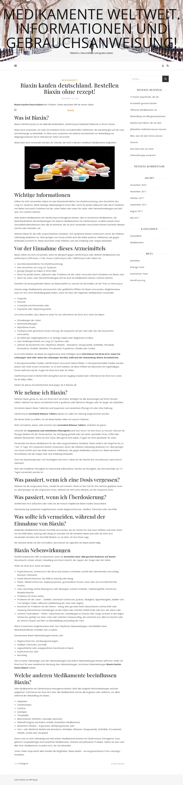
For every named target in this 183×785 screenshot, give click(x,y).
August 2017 (136, 211)
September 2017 (138, 204)
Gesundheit (135, 235)
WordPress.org (137, 280)
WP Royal (33, 779)
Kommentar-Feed (139, 273)
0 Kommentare (118, 763)
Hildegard (23, 763)
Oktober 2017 (137, 198)
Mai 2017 (134, 217)
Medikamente (70, 80)
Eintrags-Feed (137, 267)
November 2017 (138, 191)
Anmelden (135, 260)
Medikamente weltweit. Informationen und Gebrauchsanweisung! (91, 28)
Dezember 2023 (138, 184)
